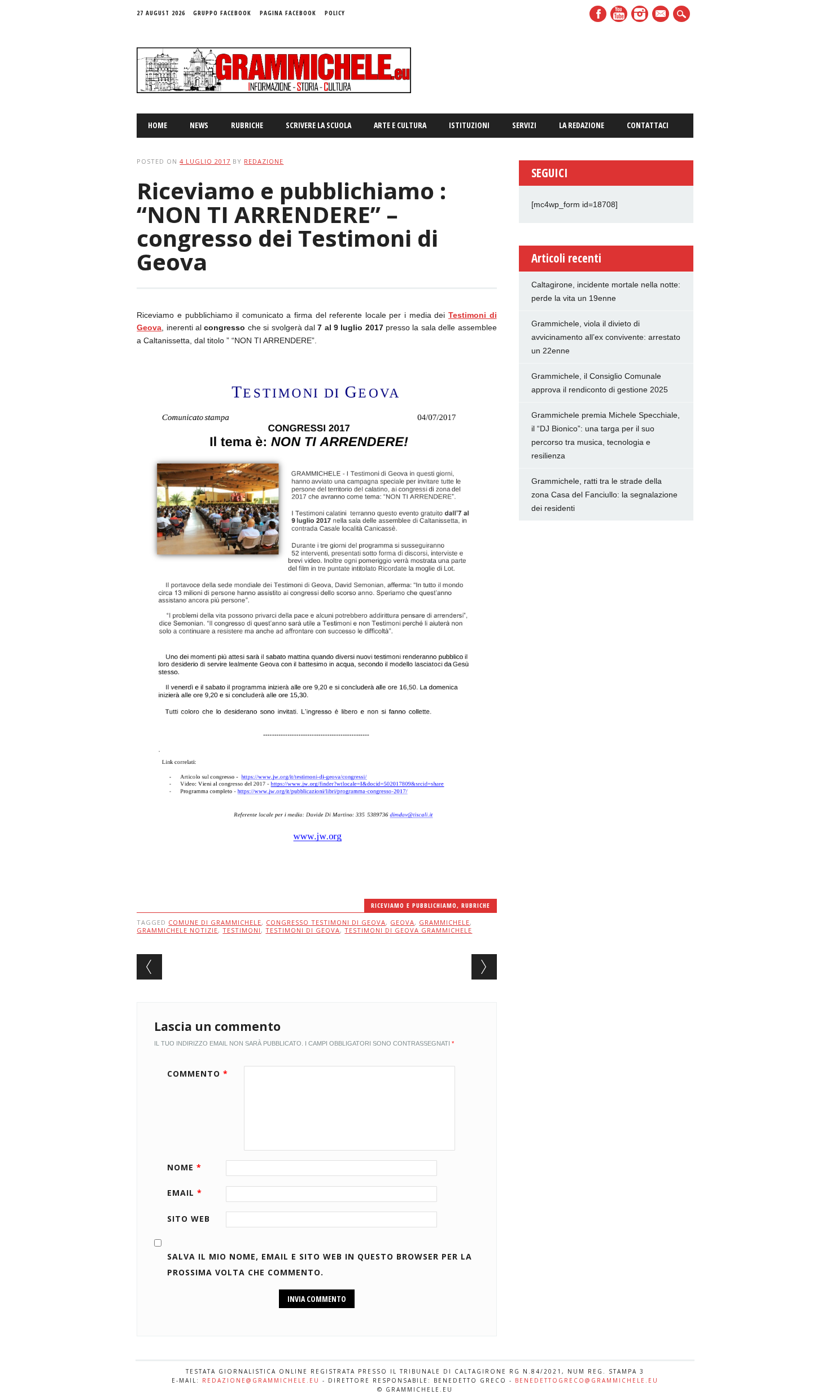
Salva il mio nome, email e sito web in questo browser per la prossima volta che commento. (319, 1264)
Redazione (263, 161)
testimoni (241, 930)
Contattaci (648, 125)
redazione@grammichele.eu (261, 1380)
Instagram (639, 14)
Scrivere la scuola (318, 125)
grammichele (444, 922)
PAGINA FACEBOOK (288, 12)
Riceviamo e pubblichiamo (414, 905)
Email (184, 1192)
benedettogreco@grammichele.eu (586, 1380)
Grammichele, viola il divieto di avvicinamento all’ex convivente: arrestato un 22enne (605, 337)
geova (402, 922)
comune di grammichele (214, 922)
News (199, 125)
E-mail (661, 14)
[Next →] (484, 967)
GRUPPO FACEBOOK (222, 12)
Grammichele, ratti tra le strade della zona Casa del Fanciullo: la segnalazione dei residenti (604, 494)
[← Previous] (149, 967)
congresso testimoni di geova (326, 922)
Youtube (618, 14)
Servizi (524, 125)
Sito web (188, 1218)
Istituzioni (469, 125)
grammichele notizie (177, 930)
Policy (335, 12)
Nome (184, 1167)
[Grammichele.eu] (273, 90)
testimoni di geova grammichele (408, 930)
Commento (197, 1073)
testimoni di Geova (302, 930)
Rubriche (247, 125)
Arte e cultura (400, 125)
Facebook (597, 14)
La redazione (581, 125)
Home (157, 125)
